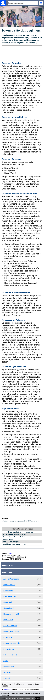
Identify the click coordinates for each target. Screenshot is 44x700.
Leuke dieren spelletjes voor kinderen (18, 532)
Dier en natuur (9, 585)
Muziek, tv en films (11, 631)
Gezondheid (8, 608)
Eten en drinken (9, 596)
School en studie (10, 655)
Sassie (10, 553)
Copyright (14, 693)
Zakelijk (6, 678)
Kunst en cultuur (10, 626)
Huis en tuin (8, 620)
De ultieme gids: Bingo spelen (14, 544)
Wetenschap (8, 667)
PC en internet (9, 637)
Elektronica (8, 591)
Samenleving (8, 649)
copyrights (8, 689)
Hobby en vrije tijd (11, 614)
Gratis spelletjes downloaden (14, 534)
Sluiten (37, 698)
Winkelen (7, 672)
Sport (5, 661)
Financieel (7, 602)
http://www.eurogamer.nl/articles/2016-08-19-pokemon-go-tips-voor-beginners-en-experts (21, 521)
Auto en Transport (11, 579)
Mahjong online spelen (12, 542)
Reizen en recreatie (11, 643)
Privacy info (29, 698)
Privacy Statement (25, 693)
